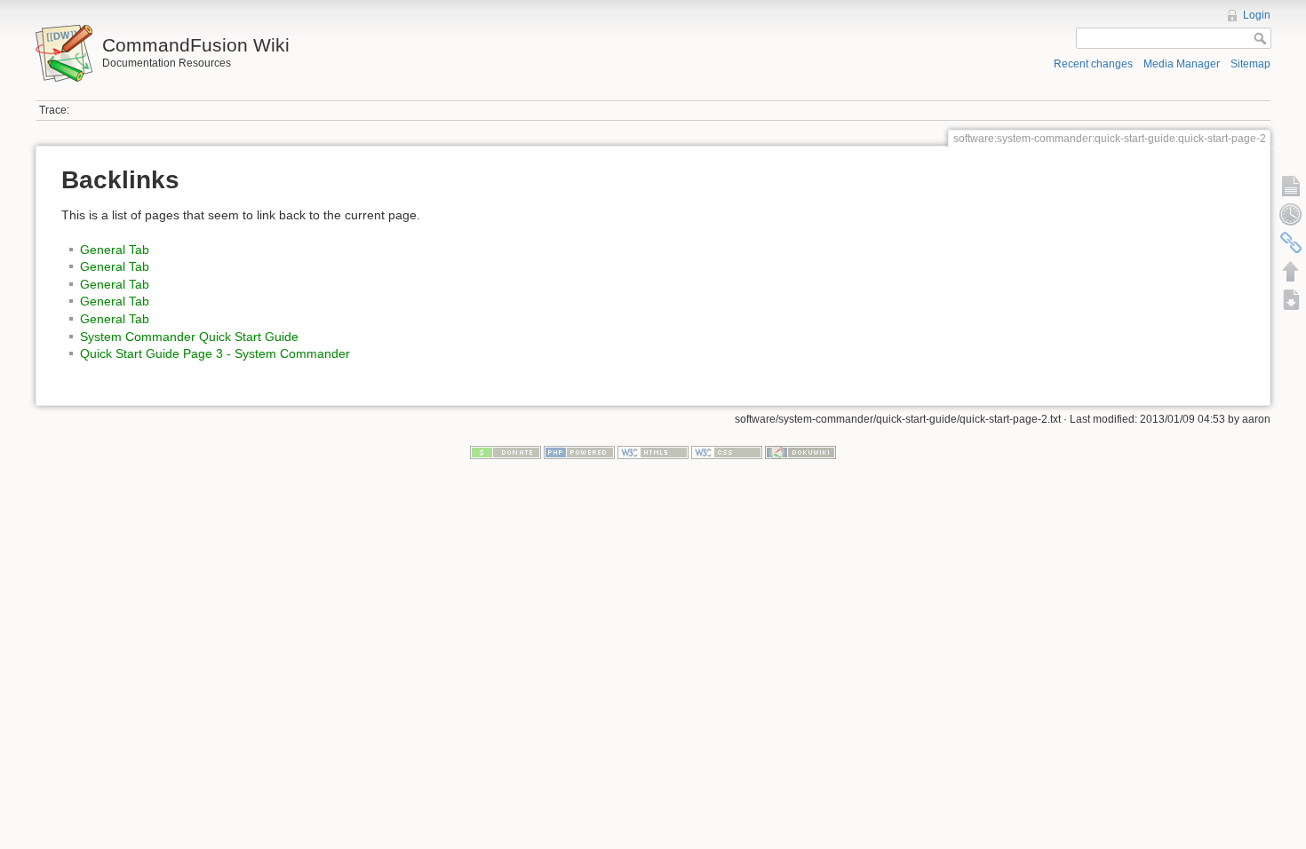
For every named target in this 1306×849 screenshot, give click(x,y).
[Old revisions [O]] (1291, 214)
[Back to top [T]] (1291, 271)
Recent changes (1093, 64)
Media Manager (1181, 64)
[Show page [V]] (1291, 185)
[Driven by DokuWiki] (800, 452)
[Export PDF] (1291, 299)
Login (1256, 15)
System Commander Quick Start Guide (189, 336)
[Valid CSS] (726, 452)
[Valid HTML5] (653, 452)
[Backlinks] (1291, 242)
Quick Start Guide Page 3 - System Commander (215, 353)
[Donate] (505, 452)
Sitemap (1250, 64)
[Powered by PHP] (579, 452)
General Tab (114, 249)
